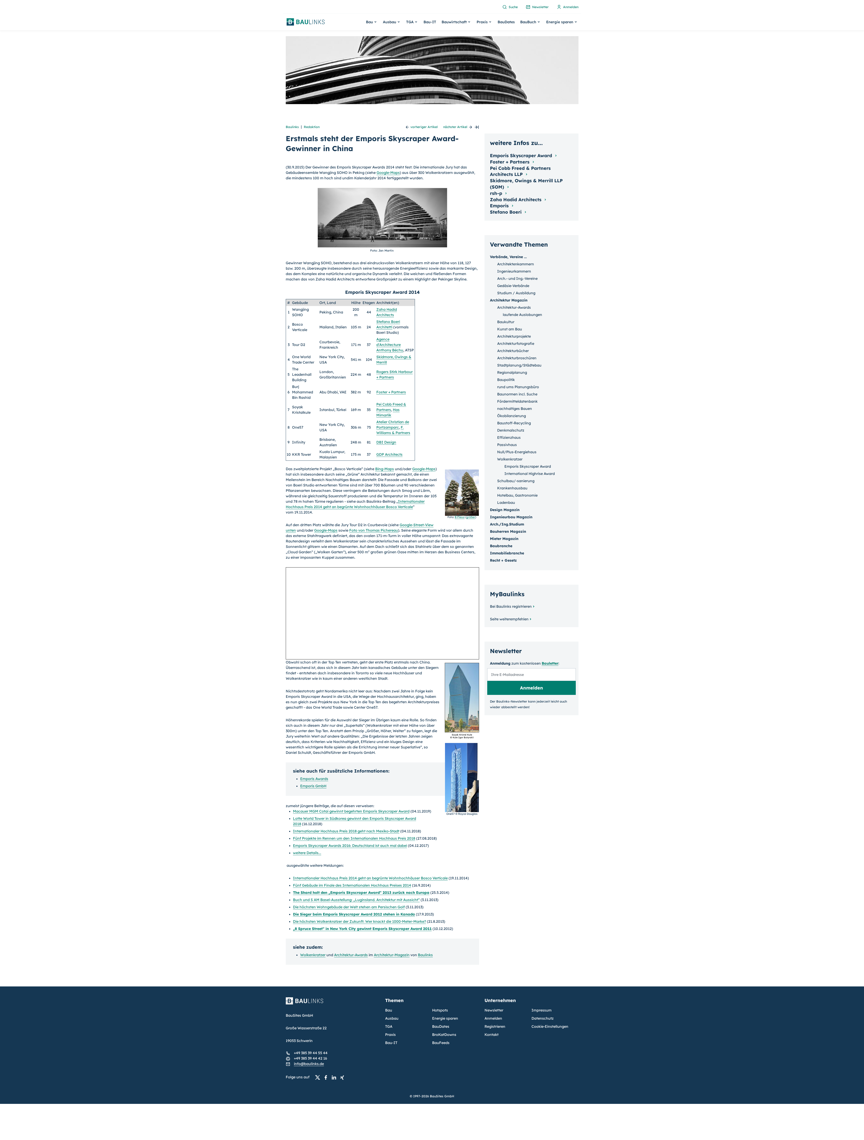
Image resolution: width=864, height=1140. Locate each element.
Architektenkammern (515, 264)
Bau (388, 1010)
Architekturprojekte (514, 336)
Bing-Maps (384, 469)
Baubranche (501, 546)
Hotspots (440, 1010)
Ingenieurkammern (514, 271)
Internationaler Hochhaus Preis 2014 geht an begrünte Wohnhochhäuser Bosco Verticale (370, 878)
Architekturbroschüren (516, 358)
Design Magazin (505, 509)
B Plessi (460, 517)
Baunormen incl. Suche (517, 394)
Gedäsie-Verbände (513, 285)
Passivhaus (507, 444)
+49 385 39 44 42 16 (310, 1058)
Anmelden (493, 1018)
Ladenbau (506, 502)
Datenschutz (543, 1018)
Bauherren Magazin (508, 531)
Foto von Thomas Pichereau (373, 530)
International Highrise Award (529, 473)
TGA (388, 1026)
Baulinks (292, 127)
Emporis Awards (314, 778)
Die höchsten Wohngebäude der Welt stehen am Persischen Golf (349, 907)
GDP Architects (389, 454)
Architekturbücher (513, 350)
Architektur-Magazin (392, 955)
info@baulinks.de (309, 1063)
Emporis (500, 205)
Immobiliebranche (507, 553)
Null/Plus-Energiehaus (516, 452)
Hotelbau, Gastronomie (517, 495)
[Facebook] (327, 1077)
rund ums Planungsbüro (518, 387)
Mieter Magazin (504, 538)
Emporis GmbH (313, 786)
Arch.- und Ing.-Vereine (517, 278)
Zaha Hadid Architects (516, 199)
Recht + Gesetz (503, 560)
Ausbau (391, 1018)
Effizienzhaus (509, 437)
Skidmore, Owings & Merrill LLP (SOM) (526, 184)
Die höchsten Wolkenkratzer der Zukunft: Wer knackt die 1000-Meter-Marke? (359, 921)
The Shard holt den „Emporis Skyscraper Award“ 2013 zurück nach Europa (361, 892)
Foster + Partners (391, 392)
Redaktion (312, 127)
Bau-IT (430, 22)
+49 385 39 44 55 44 (311, 1053)
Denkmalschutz (510, 430)
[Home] (333, 1003)
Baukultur (505, 322)
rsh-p (496, 193)
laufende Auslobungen (522, 314)
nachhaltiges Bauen (514, 408)
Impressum (542, 1010)
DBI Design (386, 442)
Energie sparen (445, 1018)
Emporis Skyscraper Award (527, 466)
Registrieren (495, 1026)
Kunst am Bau (509, 329)
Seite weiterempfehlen (509, 619)
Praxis (390, 1034)
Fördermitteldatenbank (517, 401)
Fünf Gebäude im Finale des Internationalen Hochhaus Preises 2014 (352, 885)
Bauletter (550, 663)
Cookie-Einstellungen (550, 1026)
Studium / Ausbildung (516, 293)
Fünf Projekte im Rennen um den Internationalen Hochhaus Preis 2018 (354, 838)
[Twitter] (319, 1077)
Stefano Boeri (506, 212)
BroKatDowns (444, 1034)
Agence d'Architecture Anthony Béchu (389, 344)
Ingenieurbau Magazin (511, 517)
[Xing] (343, 1077)
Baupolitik (506, 379)
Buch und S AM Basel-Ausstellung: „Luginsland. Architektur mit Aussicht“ (356, 899)
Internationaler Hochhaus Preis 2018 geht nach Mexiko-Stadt (346, 831)
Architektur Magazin (508, 300)
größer (470, 517)
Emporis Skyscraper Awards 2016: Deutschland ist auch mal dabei (350, 845)
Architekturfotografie (515, 343)
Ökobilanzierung (511, 415)
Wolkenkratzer (312, 955)
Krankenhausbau (512, 488)
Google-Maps (388, 172)
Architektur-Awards (351, 955)
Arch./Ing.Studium (507, 524)
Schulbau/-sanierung (515, 481)
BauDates (506, 22)
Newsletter (494, 1010)
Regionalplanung (512, 372)
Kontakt (492, 1034)
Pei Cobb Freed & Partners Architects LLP (520, 171)
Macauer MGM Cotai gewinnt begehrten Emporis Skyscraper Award (351, 811)
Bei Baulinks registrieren (511, 606)
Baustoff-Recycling (514, 423)
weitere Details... (307, 852)
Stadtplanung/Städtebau (519, 365)
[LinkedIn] (335, 1077)
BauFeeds (441, 1042)
